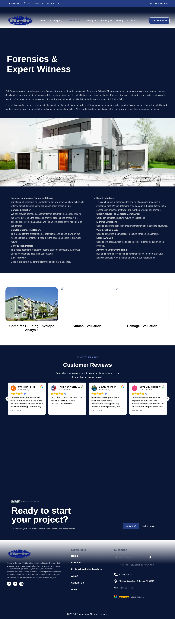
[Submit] (150, 557)
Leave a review (137, 597)
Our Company (55, 20)
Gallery (119, 20)
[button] (167, 399)
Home (42, 20)
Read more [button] (16, 410)
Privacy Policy (149, 565)
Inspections (74, 20)
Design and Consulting (98, 20)
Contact (131, 20)
